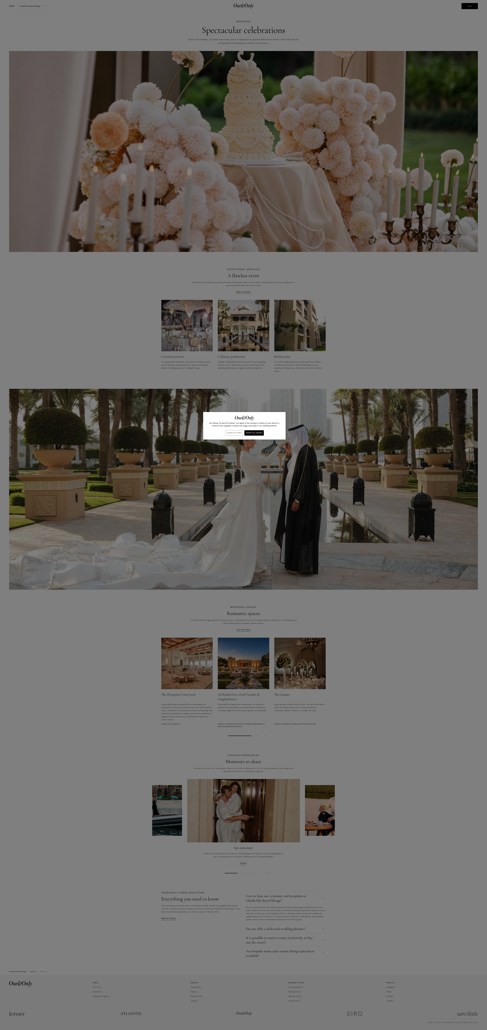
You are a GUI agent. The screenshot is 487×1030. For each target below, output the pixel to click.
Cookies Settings (234, 433)
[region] (244, 426)
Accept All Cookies (254, 433)
